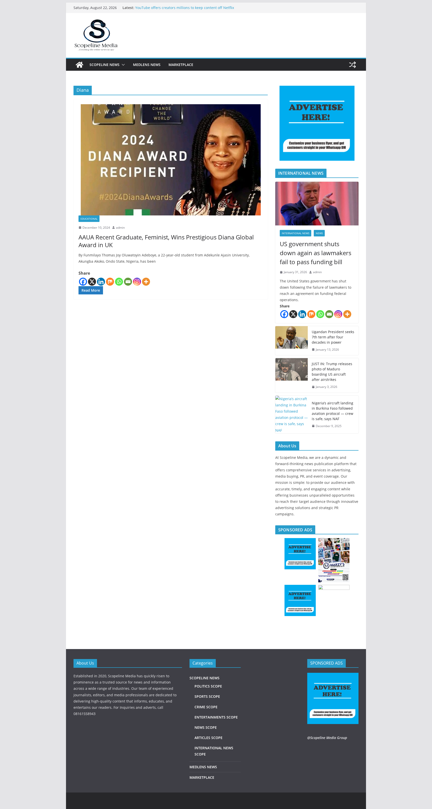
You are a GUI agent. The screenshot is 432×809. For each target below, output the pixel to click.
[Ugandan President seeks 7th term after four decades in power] (291, 340)
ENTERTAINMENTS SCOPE (216, 717)
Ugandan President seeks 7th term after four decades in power (333, 337)
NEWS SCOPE (205, 727)
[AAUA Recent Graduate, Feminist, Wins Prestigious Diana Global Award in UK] (170, 159)
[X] (92, 282)
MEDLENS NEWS (146, 64)
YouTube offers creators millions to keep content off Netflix (184, 7)
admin (120, 227)
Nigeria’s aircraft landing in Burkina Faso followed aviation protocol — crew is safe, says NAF (332, 411)
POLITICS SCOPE (208, 686)
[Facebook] (83, 282)
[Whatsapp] (119, 282)
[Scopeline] (80, 65)
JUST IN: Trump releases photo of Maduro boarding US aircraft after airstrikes (332, 371)
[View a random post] (352, 65)
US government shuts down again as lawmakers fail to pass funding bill (315, 253)
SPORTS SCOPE (207, 696)
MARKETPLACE (180, 64)
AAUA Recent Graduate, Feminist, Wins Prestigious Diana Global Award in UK (166, 241)
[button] (122, 64)
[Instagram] (137, 282)
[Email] (128, 282)
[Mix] (110, 282)
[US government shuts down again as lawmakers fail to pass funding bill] (316, 203)
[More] (146, 282)
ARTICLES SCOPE (208, 737)
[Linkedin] (101, 282)
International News (295, 233)
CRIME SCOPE (206, 707)
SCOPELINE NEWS (105, 64)
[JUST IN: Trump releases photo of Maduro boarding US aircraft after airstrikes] (291, 375)
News (319, 233)
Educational (89, 218)
